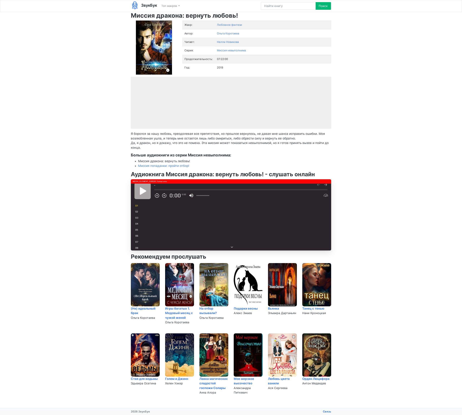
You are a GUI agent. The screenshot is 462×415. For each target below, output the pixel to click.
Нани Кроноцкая (314, 313)
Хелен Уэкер (174, 383)
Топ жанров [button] (169, 6)
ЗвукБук (148, 5)
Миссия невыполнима (231, 50)
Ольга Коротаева (143, 317)
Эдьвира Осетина (143, 383)
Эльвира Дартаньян (282, 313)
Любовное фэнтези (229, 24)
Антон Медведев (314, 383)
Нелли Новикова (228, 42)
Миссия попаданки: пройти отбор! (163, 166)
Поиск (323, 6)
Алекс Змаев (243, 313)
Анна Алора (207, 392)
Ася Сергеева (277, 388)
